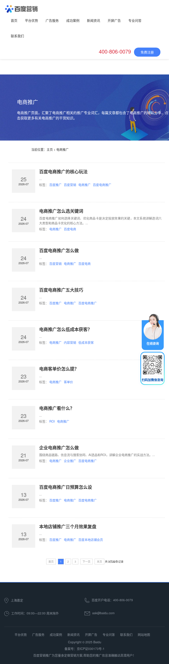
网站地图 (144, 634)
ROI (52, 421)
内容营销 (70, 342)
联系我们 (17, 35)
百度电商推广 (102, 184)
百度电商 (70, 229)
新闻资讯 (93, 20)
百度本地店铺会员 (90, 539)
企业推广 (70, 460)
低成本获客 (86, 342)
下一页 (86, 561)
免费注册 (147, 52)
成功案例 (72, 20)
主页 (50, 149)
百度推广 (55, 184)
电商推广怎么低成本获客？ (65, 329)
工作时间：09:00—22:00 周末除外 (35, 613)
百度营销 (70, 184)
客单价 (68, 382)
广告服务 (52, 20)
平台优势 (31, 20)
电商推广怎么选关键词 (61, 211)
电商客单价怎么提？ (59, 368)
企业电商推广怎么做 (59, 447)
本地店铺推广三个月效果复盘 (67, 526)
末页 (99, 561)
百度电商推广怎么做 (59, 250)
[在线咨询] (153, 331)
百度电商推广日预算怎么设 (65, 487)
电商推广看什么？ (56, 408)
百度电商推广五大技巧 (61, 290)
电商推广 (84, 184)
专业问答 (134, 20)
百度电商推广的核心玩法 (63, 171)
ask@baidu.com (103, 613)
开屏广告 (114, 20)
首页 (14, 20)
